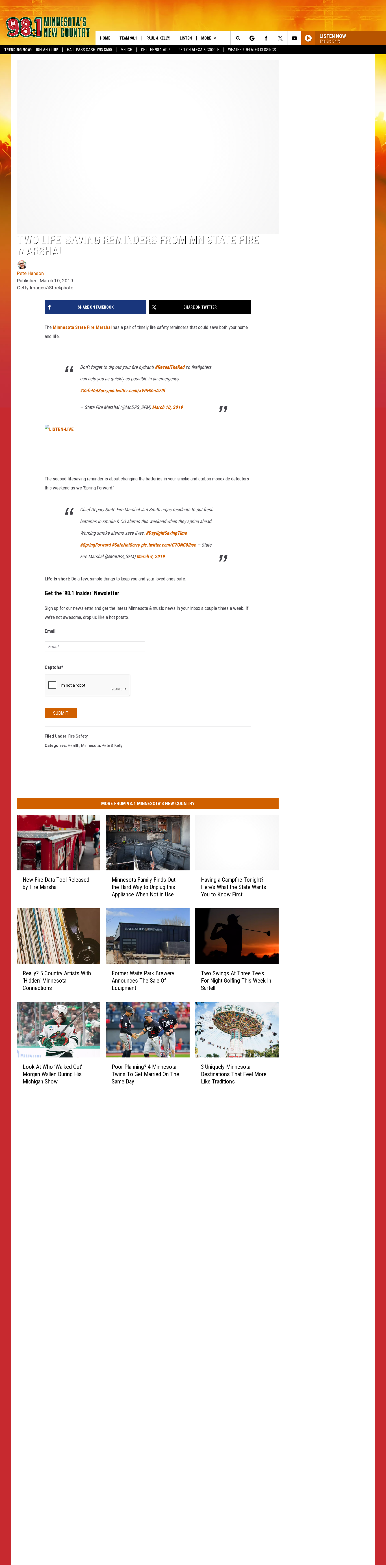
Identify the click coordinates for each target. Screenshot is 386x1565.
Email (50, 631)
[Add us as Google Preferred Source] (252, 38)
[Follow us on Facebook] (266, 38)
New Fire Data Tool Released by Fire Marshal (56, 883)
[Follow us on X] (280, 38)
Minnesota (90, 745)
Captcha (54, 667)
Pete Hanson (30, 273)
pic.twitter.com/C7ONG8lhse (168, 545)
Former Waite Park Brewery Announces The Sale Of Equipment (143, 980)
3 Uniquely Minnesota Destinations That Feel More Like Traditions (233, 1074)
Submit (60, 713)
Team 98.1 (128, 38)
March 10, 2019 (167, 407)
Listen (186, 38)
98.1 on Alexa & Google (199, 49)
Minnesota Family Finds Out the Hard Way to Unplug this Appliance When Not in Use (143, 887)
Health (73, 745)
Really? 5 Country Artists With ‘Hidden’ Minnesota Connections (57, 980)
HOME (105, 38)
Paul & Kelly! (158, 38)
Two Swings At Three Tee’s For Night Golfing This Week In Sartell (236, 980)
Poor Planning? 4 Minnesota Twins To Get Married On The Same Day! (145, 1074)
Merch (126, 49)
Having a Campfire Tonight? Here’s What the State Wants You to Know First (233, 887)
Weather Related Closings (252, 49)
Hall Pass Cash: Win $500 (89, 49)
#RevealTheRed (169, 367)
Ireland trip (47, 49)
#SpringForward (95, 545)
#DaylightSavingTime (166, 533)
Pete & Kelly (112, 745)
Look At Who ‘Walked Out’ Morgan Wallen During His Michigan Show (52, 1074)
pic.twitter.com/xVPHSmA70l (136, 390)
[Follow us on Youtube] (294, 38)
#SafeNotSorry (94, 390)
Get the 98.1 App (155, 49)
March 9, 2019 (150, 556)
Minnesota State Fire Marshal (82, 327)
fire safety (78, 736)
